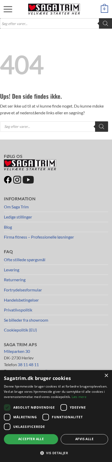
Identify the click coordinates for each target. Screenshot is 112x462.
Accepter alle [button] (31, 439)
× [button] (106, 376)
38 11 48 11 (28, 364)
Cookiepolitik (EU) (20, 329)
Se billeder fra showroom (26, 319)
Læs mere (79, 397)
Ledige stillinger (18, 216)
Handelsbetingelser (21, 299)
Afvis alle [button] (84, 439)
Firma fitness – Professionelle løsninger (39, 236)
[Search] (105, 23)
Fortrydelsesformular (23, 289)
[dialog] (56, 416)
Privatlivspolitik (18, 309)
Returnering (15, 279)
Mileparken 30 (17, 351)
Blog (8, 226)
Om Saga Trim (16, 206)
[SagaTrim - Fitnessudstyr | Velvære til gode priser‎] (54, 9)
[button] (5, 9)
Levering (11, 269)
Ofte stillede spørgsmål (24, 259)
